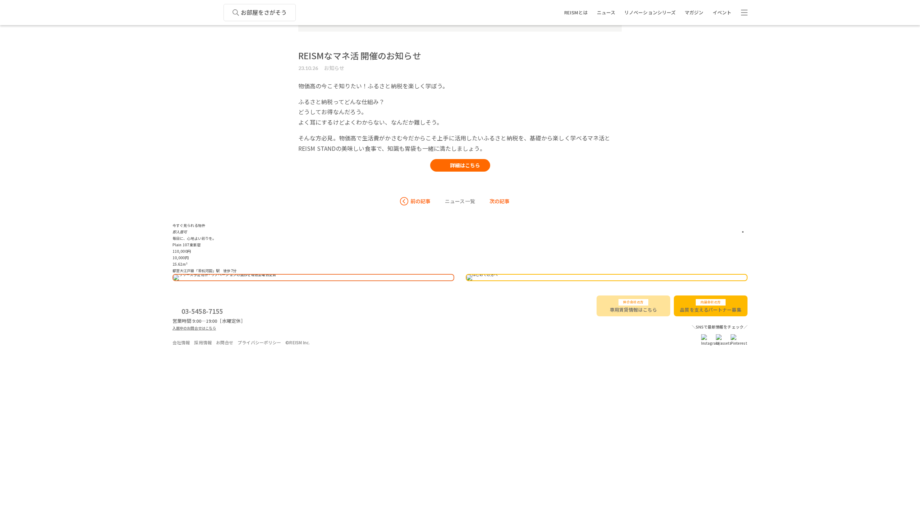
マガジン (694, 12)
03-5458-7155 (202, 311)
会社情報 (181, 342)
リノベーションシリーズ (650, 12)
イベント (722, 12)
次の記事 (499, 201)
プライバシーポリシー (259, 342)
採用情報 (202, 342)
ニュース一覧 (460, 201)
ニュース (606, 12)
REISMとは (576, 12)
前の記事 (420, 201)
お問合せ (224, 342)
